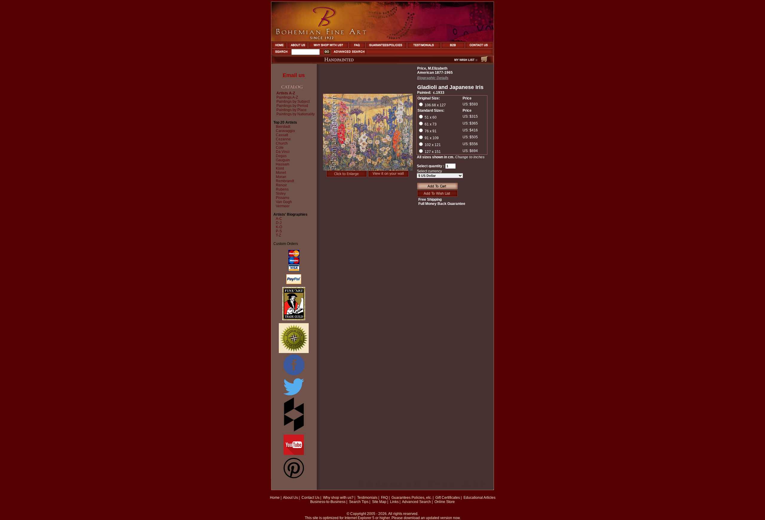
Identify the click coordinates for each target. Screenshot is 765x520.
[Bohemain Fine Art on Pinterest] (294, 477)
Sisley (281, 193)
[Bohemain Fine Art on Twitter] (293, 396)
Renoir (281, 185)
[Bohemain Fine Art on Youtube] (294, 454)
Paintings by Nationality (295, 114)
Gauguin (283, 160)
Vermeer (283, 206)
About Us (290, 498)
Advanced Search (416, 502)
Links (394, 502)
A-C (279, 219)
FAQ (384, 498)
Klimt (280, 168)
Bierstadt (283, 127)
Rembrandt (285, 181)
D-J (278, 223)
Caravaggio (285, 131)
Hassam (282, 164)
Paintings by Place (291, 110)
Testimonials (367, 498)
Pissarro (282, 198)
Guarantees (401, 498)
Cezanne (283, 139)
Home (275, 498)
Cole (280, 147)
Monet (281, 173)
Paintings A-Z (287, 97)
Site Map (379, 502)
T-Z (278, 235)
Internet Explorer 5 (359, 518)
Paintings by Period (292, 106)
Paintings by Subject (293, 101)
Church (282, 143)
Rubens (282, 189)
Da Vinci (283, 152)
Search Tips (358, 502)
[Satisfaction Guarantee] (294, 352)
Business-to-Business (327, 502)
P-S (279, 231)
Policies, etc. (421, 498)
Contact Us (310, 498)
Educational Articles (479, 498)
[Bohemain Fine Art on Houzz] (294, 430)
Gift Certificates (447, 498)
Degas (281, 156)
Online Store (444, 502)
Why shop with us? (338, 498)
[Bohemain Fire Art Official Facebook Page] (293, 375)
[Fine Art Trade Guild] (293, 319)
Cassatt (282, 135)
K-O (279, 227)
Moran (281, 177)
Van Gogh (284, 202)
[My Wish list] (455, 62)
